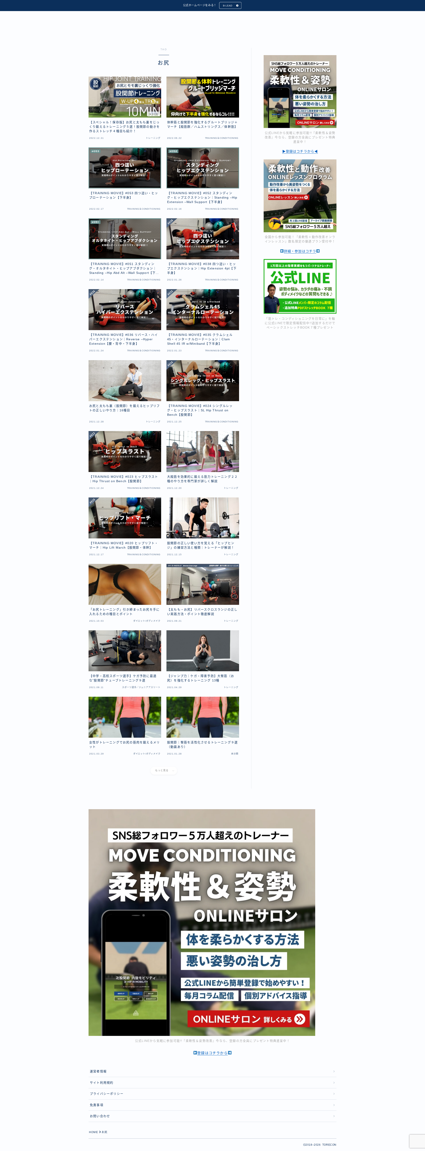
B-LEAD (227, 5)
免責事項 (96, 1105)
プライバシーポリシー (107, 1093)
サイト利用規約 (101, 1082)
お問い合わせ (100, 1116)
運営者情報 (98, 1071)
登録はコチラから (212, 1053)
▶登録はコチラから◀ (300, 151)
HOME (93, 1132)
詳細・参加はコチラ (300, 251)
